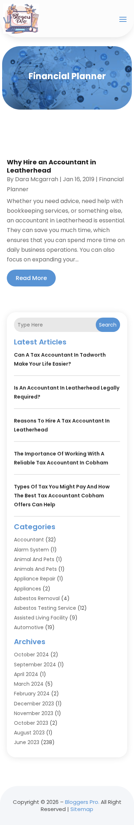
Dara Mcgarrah (36, 179)
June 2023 (26, 742)
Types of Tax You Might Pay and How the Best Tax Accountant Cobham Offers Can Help (62, 495)
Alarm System (31, 549)
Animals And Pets (35, 569)
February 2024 (32, 693)
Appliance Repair (34, 578)
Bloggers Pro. (82, 802)
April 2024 (26, 674)
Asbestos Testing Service (45, 608)
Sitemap (81, 809)
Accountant (29, 539)
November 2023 (33, 713)
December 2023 (34, 703)
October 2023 (31, 723)
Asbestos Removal (37, 598)
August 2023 (29, 732)
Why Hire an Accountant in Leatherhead (51, 166)
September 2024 (35, 664)
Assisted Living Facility (41, 617)
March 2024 (29, 684)
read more (31, 278)
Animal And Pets (34, 559)
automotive (29, 627)
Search (107, 324)
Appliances (27, 588)
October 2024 (31, 654)
